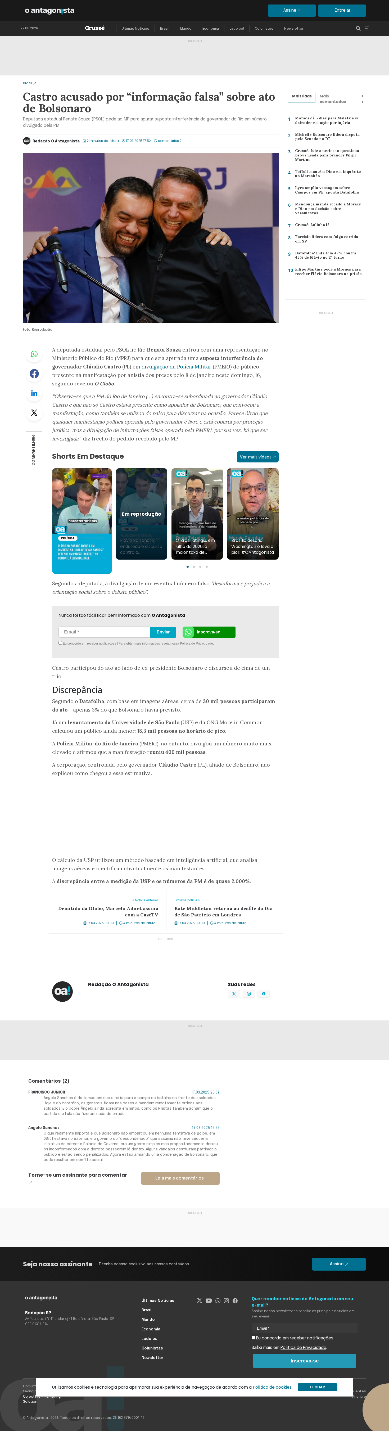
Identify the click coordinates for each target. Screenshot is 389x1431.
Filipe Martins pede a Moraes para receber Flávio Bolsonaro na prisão (326, 272)
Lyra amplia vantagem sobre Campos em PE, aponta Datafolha (325, 191)
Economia (210, 28)
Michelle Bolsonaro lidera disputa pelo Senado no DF (325, 138)
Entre (340, 10)
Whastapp (34, 353)
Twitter (34, 412)
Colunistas (264, 28)
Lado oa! (237, 28)
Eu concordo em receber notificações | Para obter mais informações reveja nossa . (106, 643)
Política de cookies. (272, 1387)
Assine (289, 10)
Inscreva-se (208, 632)
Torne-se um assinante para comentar (77, 1175)
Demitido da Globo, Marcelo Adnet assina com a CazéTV (105, 893)
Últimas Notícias (135, 28)
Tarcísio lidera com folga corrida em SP (328, 240)
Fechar (317, 1387)
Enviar (163, 632)
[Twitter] (199, 1301)
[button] (187, 567)
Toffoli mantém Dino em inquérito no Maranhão (326, 175)
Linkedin (34, 393)
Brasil (164, 28)
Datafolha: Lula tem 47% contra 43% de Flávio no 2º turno (328, 256)
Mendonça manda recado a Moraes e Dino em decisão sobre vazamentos (327, 209)
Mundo (186, 28)
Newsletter (294, 28)
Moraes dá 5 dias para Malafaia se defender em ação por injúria (326, 121)
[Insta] (226, 1301)
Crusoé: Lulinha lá (309, 226)
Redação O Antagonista (56, 141)
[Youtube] (209, 1301)
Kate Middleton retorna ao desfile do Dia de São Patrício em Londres (222, 896)
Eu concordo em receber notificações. (294, 1338)
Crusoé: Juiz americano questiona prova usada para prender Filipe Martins (325, 156)
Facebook (34, 373)
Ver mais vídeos (256, 457)
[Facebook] (235, 1301)
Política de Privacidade (196, 643)
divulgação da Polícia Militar (176, 366)
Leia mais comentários (179, 1178)
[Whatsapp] (217, 1301)
